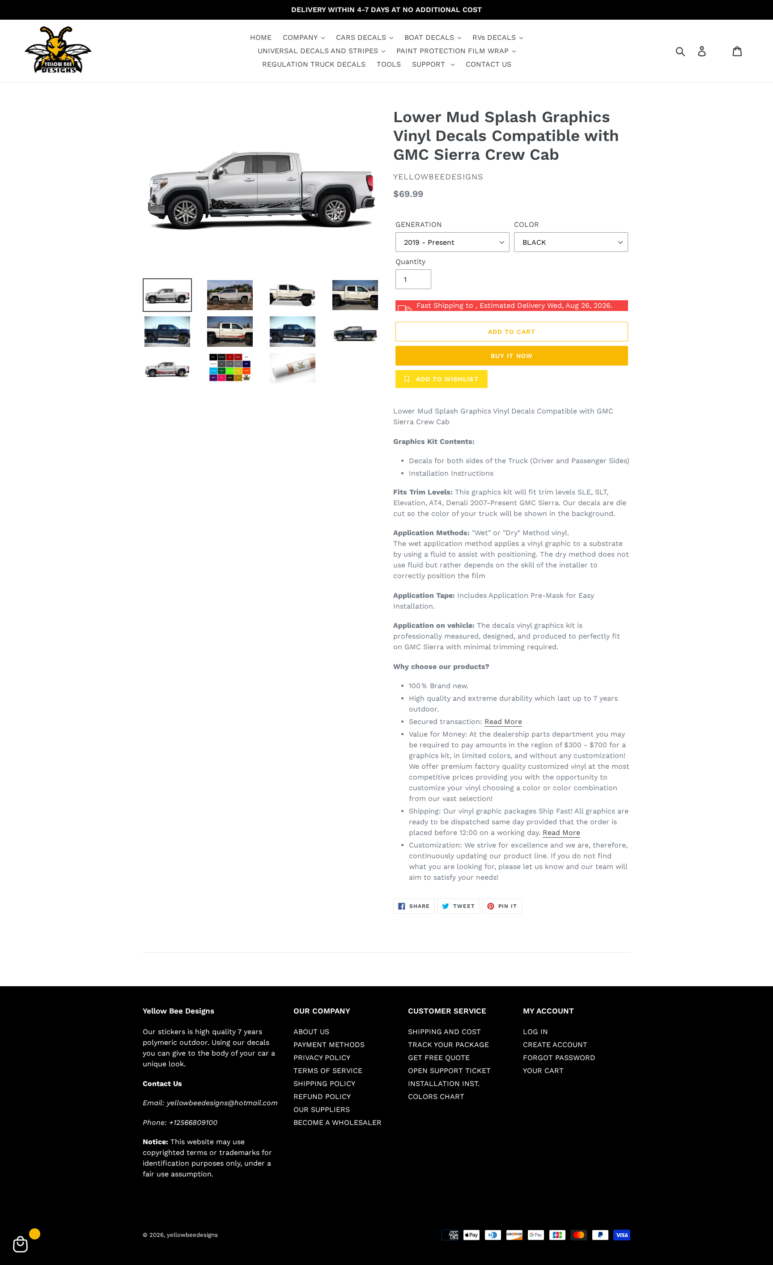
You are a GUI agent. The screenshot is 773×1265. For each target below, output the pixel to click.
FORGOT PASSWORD (559, 1057)
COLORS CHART (436, 1096)
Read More (503, 721)
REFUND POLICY (322, 1096)
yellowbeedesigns (192, 1234)
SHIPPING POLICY (324, 1083)
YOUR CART (543, 1070)
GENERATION (418, 224)
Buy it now (512, 355)
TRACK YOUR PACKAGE (448, 1044)
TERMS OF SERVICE (327, 1070)
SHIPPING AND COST (444, 1031)
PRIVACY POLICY (321, 1057)
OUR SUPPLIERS (321, 1109)
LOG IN (535, 1031)
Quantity (410, 261)
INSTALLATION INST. (444, 1083)
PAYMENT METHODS (329, 1044)
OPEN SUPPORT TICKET (449, 1070)
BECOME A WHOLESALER (337, 1122)
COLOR (526, 224)
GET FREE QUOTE (439, 1057)
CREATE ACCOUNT (555, 1044)
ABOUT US (311, 1031)
